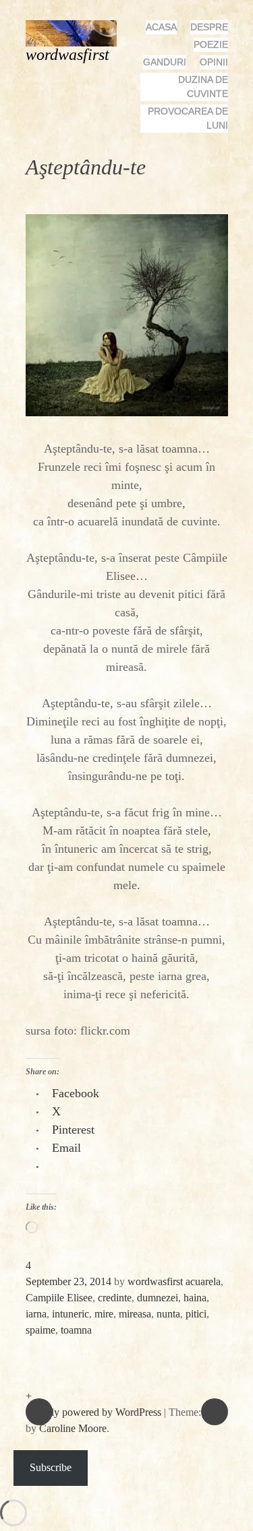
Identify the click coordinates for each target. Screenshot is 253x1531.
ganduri (164, 62)
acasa (161, 27)
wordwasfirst (67, 54)
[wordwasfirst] (77, 32)
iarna (36, 1314)
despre (209, 27)
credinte (115, 1297)
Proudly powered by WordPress (93, 1412)
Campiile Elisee (59, 1297)
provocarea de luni (188, 118)
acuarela (203, 1281)
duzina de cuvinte (203, 86)
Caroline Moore (73, 1428)
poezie (211, 44)
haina (195, 1297)
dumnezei (157, 1297)
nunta (168, 1314)
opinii (214, 62)
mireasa (135, 1314)
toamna (76, 1330)
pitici (196, 1314)
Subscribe (51, 1467)
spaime (40, 1330)
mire (103, 1314)
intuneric (70, 1314)
